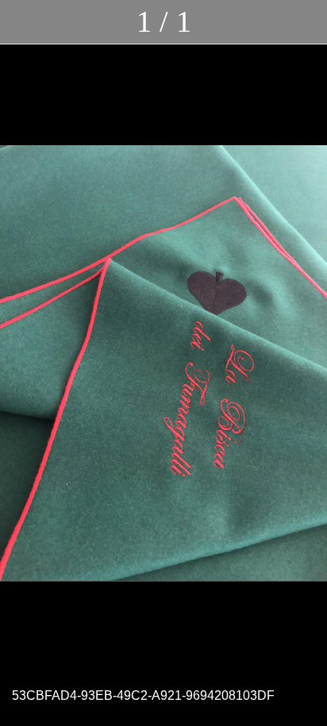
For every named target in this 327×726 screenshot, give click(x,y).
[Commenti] (305, 22)
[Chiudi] (22, 22)
